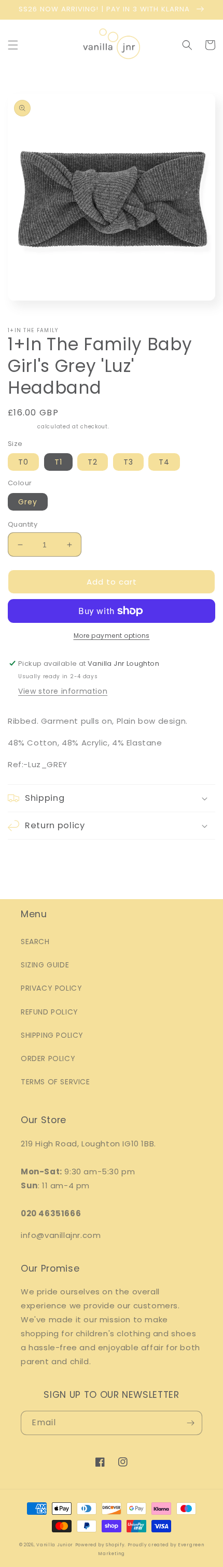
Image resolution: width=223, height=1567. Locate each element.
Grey (27, 502)
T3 (128, 462)
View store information (62, 691)
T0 (23, 462)
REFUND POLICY (49, 1012)
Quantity (22, 524)
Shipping (22, 426)
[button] (13, 45)
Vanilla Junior (54, 1545)
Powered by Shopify (100, 1545)
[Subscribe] (190, 1423)
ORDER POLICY (48, 1058)
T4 (164, 462)
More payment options (112, 635)
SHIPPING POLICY (52, 1035)
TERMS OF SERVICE (55, 1082)
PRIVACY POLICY (51, 988)
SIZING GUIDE (45, 965)
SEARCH (35, 941)
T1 (58, 462)
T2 (92, 462)
